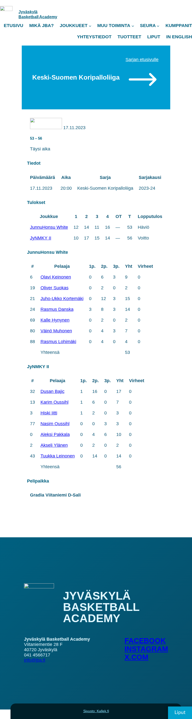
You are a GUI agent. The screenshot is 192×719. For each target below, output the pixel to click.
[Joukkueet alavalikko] (90, 25)
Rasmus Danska (57, 309)
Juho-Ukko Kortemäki (62, 298)
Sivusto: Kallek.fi (96, 711)
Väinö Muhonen (56, 330)
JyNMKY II (40, 238)
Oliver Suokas (54, 287)
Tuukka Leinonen (57, 455)
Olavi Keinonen (55, 277)
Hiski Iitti (48, 412)
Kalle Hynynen (55, 320)
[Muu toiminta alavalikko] (133, 25)
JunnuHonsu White (49, 227)
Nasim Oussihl (55, 423)
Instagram (146, 649)
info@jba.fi (34, 660)
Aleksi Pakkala (55, 434)
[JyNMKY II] (46, 127)
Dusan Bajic (52, 391)
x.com (136, 657)
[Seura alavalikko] (158, 25)
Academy (48, 17)
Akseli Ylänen (54, 445)
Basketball (28, 17)
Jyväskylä (28, 12)
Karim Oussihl (54, 402)
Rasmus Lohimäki (58, 341)
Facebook (145, 641)
